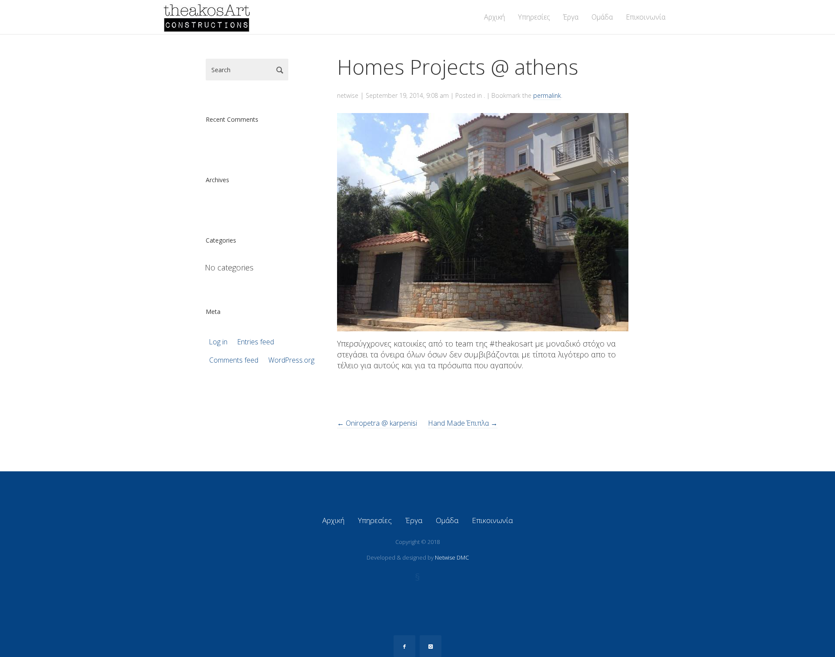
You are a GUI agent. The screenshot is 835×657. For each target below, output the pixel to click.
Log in (218, 342)
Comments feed (233, 360)
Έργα (570, 17)
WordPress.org (291, 360)
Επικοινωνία (645, 17)
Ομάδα (602, 17)
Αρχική (494, 17)
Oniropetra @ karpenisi (377, 423)
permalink (547, 95)
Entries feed (255, 342)
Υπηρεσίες (534, 17)
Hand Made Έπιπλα (463, 423)
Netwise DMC (452, 557)
